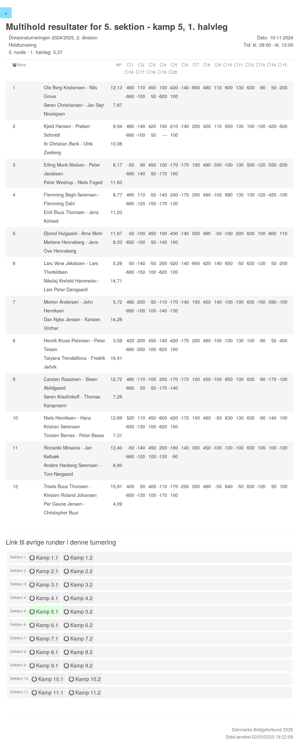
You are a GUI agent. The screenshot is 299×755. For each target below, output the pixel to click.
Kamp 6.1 (46, 624)
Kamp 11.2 (87, 692)
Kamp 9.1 (46, 665)
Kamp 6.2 (81, 624)
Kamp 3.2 (81, 584)
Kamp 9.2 (81, 665)
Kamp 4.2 (81, 598)
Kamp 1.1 (46, 557)
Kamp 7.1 (46, 638)
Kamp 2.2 (81, 571)
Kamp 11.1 (50, 692)
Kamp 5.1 (46, 611)
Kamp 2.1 (46, 571)
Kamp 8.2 (81, 651)
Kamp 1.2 (81, 557)
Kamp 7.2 (81, 638)
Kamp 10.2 (87, 678)
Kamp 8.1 (46, 651)
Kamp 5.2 (81, 611)
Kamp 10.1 (50, 678)
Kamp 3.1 (46, 584)
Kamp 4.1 (46, 598)
